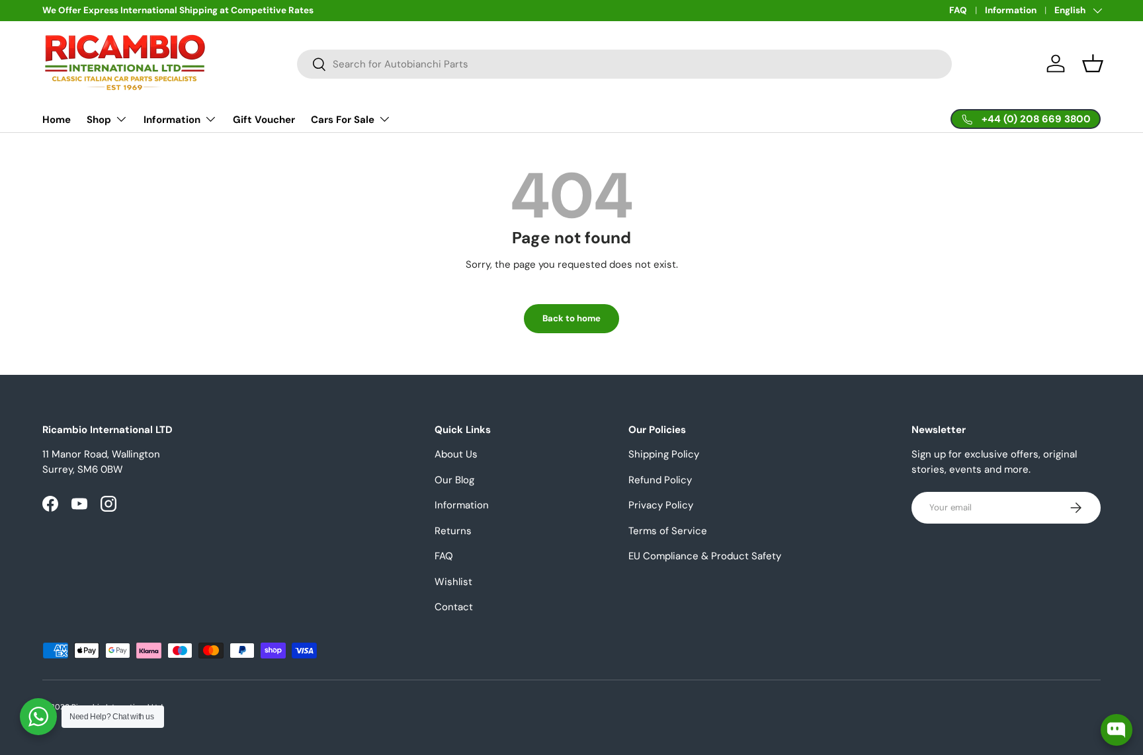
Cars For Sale (342, 119)
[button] (1092, 63)
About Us (456, 454)
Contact (454, 607)
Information (1011, 10)
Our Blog (454, 480)
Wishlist (453, 581)
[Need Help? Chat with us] (38, 716)
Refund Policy (660, 480)
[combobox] (624, 64)
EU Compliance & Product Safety (704, 556)
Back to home (571, 318)
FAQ (958, 10)
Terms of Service (667, 530)
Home (56, 119)
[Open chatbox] (1116, 730)
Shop (99, 119)
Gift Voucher (264, 119)
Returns (453, 530)
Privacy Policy (660, 505)
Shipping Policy (663, 454)
